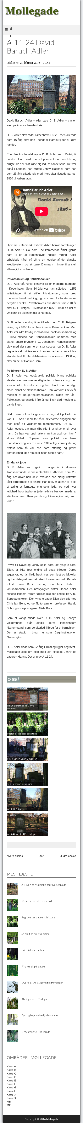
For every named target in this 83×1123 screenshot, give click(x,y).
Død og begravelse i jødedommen (40, 1015)
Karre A (11, 1066)
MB (9, 1101)
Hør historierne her (32, 950)
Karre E (11, 1080)
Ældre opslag (68, 855)
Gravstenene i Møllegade (35, 1031)
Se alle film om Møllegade (35, 933)
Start (41, 855)
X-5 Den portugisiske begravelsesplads (43, 884)
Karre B (11, 1069)
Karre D (11, 1077)
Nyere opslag (15, 855)
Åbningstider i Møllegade (35, 999)
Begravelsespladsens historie (38, 917)
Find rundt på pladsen (33, 966)
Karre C (11, 1073)
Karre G (11, 1087)
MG (9, 1105)
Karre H (11, 1091)
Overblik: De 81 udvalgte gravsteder (42, 982)
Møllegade (52, 1119)
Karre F (11, 1084)
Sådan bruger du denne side (37, 901)
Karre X (11, 1098)
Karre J (11, 1094)
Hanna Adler (68, 589)
